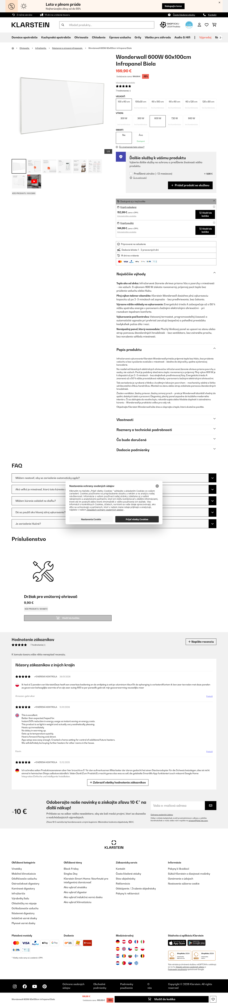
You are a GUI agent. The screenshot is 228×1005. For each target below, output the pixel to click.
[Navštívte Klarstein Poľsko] (142, 949)
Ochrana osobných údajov (162, 815)
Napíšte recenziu (202, 641)
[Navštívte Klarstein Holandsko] (118, 963)
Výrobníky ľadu (20, 898)
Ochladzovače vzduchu (25, 908)
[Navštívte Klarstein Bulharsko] (130, 956)
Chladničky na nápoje (24, 903)
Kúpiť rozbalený (128, 207)
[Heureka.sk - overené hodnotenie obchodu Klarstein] (189, 24)
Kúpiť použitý (127, 223)
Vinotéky (17, 868)
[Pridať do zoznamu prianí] (213, 999)
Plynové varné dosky (23, 923)
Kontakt (212, 14)
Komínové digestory (23, 888)
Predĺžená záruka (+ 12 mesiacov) (153, 173)
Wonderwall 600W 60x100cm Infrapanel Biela (110, 48)
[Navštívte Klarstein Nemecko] (118, 942)
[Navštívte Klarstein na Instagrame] (15, 986)
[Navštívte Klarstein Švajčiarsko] (130, 942)
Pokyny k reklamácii (127, 893)
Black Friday (71, 868)
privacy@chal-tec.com (198, 821)
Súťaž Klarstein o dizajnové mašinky (189, 873)
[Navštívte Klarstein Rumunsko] (124, 956)
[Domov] (16, 48)
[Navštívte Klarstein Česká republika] (130, 949)
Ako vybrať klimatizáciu (77, 902)
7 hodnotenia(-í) (123, 90)
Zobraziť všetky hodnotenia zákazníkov (119, 782)
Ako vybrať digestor (75, 892)
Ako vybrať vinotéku (75, 887)
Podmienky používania (177, 969)
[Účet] (199, 25)
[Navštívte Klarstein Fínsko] (136, 956)
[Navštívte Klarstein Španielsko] (118, 949)
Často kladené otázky (184, 14)
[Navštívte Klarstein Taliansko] (142, 942)
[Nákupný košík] (214, 25)
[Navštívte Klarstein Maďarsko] (136, 949)
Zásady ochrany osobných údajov (190, 967)
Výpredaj (205, 37)
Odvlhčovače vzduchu (24, 878)
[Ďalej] (220, 37)
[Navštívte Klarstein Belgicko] (142, 956)
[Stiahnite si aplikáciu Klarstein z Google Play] (197, 943)
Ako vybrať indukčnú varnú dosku (83, 897)
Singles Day (70, 873)
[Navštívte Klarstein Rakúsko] (124, 942)
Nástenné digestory (23, 913)
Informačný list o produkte (125, 82)
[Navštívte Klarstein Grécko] (136, 963)
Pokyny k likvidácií (178, 868)
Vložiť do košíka (164, 999)
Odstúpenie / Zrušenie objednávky (136, 888)
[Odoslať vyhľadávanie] (63, 25)
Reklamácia (123, 883)
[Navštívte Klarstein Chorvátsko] (118, 956)
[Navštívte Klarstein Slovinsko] (130, 963)
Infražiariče (41, 48)
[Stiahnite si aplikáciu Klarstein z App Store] (177, 943)
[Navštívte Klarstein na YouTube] (34, 986)
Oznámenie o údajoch (180, 878)
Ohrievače (25, 48)
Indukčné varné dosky (24, 918)
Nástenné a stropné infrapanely (67, 48)
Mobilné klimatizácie (24, 873)
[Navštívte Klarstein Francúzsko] (136, 942)
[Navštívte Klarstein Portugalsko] (124, 963)
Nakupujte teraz (173, 6)
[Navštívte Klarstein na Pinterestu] (44, 986)
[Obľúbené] (206, 25)
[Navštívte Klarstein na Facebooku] (25, 986)
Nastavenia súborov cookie (183, 883)
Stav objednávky (125, 878)
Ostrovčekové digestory (25, 883)
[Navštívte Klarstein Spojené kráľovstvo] (124, 949)
